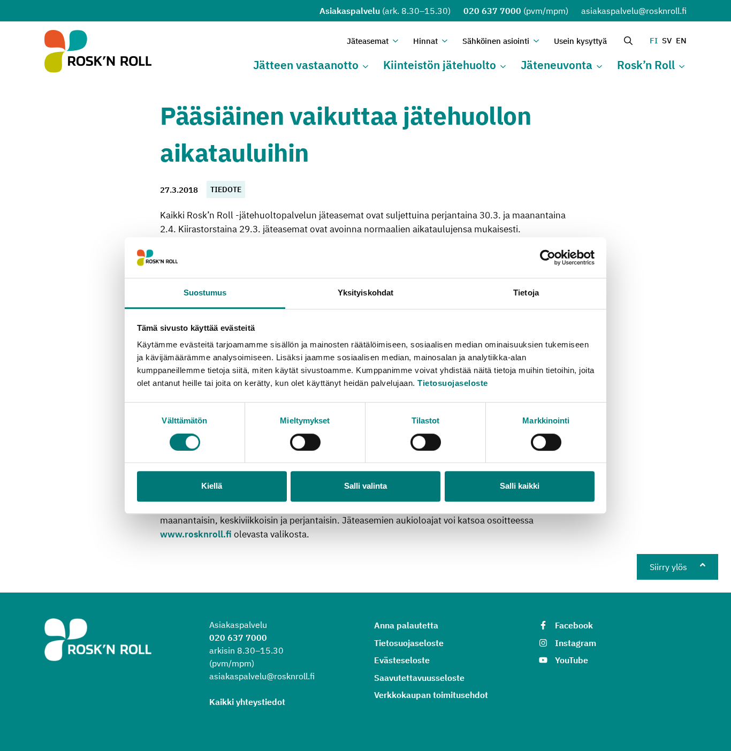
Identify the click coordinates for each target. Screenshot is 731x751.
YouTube (571, 660)
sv (667, 40)
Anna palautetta (406, 625)
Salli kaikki (519, 485)
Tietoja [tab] (526, 293)
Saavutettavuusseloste (419, 677)
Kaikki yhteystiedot (247, 701)
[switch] (305, 442)
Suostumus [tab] (205, 293)
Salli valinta (365, 485)
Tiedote (225, 189)
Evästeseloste (402, 660)
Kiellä (211, 485)
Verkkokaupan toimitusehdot (431, 694)
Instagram (575, 643)
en (681, 40)
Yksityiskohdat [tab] (365, 293)
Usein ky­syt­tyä (580, 41)
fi (654, 40)
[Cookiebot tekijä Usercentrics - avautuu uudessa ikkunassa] (548, 257)
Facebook (574, 625)
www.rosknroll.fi (196, 534)
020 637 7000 (492, 10)
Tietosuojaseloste (452, 383)
